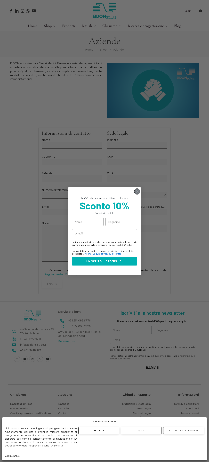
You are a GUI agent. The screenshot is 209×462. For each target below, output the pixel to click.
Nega (141, 430)
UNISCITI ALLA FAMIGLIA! (104, 261)
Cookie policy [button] (12, 455)
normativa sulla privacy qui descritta (103, 253)
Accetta (98, 430)
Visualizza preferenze (183, 430)
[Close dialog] (137, 191)
